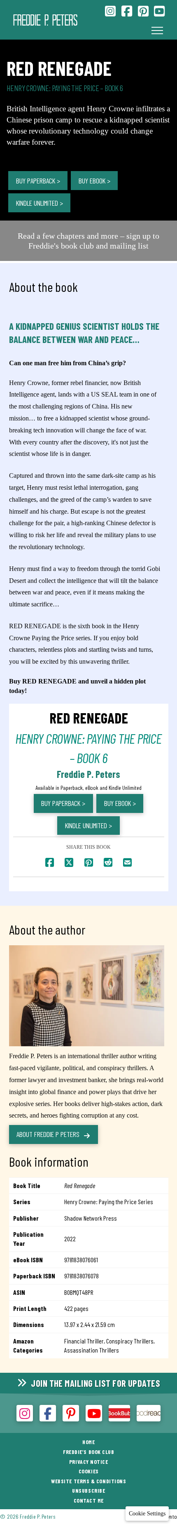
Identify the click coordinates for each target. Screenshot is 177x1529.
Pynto (171, 1516)
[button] (157, 30)
